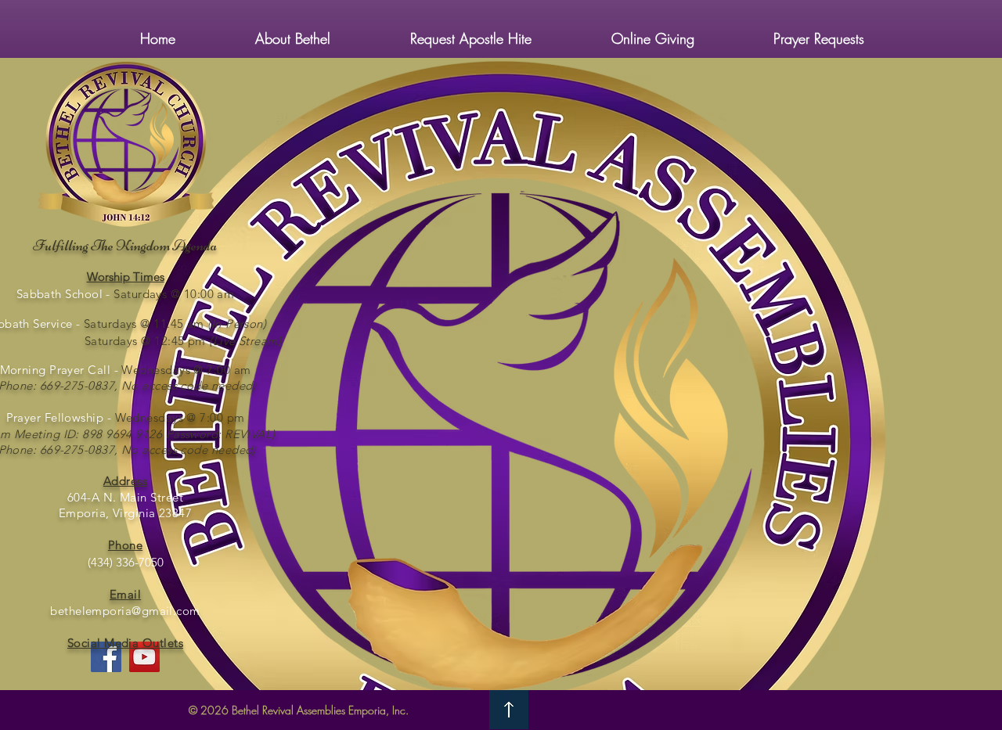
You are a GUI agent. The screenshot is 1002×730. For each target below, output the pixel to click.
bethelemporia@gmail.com (125, 610)
